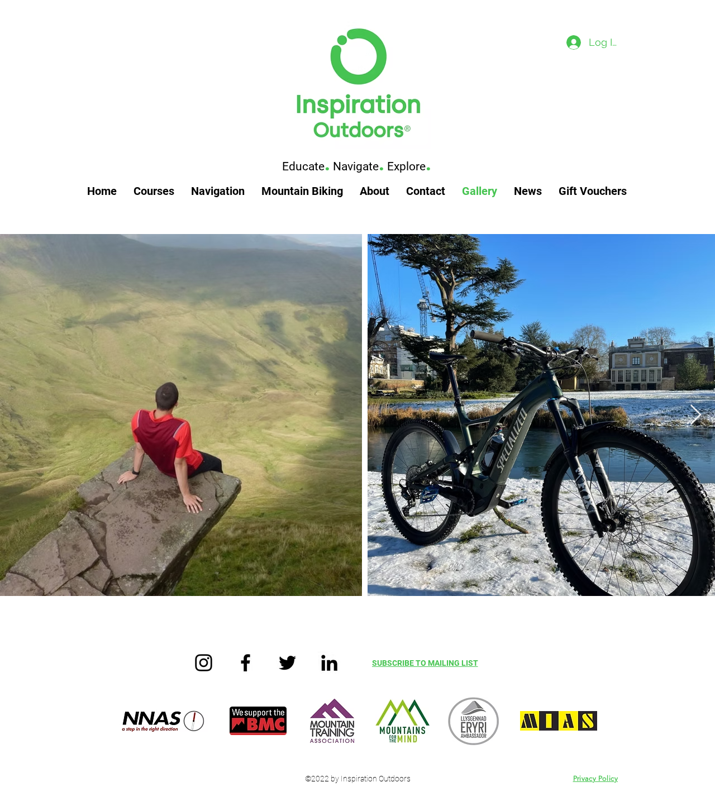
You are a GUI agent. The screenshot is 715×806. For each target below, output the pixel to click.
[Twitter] (287, 662)
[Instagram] (203, 662)
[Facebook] (245, 662)
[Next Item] (695, 415)
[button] (154, 191)
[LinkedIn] (329, 662)
